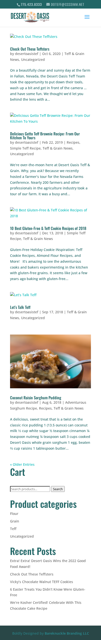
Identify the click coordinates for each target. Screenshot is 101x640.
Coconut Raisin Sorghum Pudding (35, 398)
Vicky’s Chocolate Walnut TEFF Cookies (41, 581)
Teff (13, 528)
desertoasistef (26, 53)
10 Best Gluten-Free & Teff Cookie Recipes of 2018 (48, 228)
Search (58, 489)
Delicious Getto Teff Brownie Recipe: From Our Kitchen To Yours (45, 136)
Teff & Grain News (58, 148)
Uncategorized (33, 59)
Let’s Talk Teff (20, 307)
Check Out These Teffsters (29, 49)
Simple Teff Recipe (25, 148)
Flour (14, 513)
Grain (14, 521)
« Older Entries (22, 464)
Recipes (73, 142)
